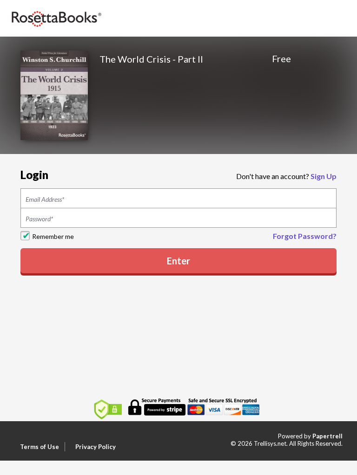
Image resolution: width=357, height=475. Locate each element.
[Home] (55, 17)
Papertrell (327, 436)
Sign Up (324, 176)
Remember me (53, 236)
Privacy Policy (95, 446)
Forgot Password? (305, 235)
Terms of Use (39, 446)
